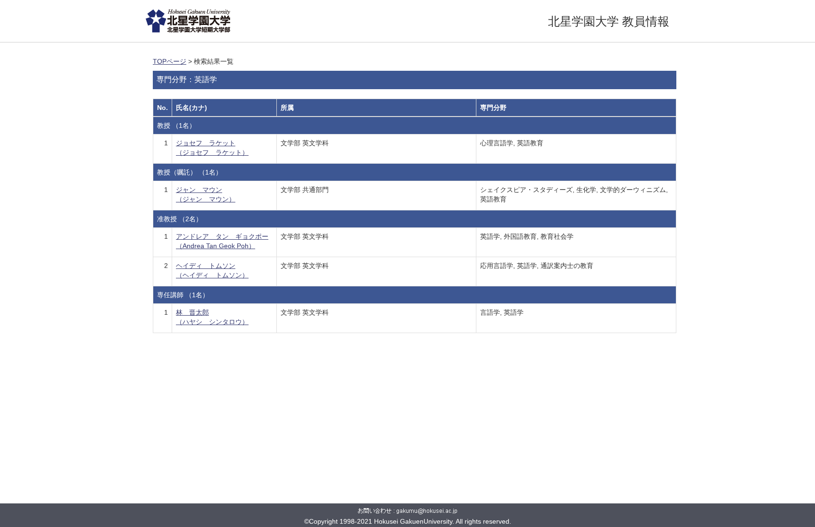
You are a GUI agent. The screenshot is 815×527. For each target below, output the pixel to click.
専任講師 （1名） (183, 295)
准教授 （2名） (179, 219)
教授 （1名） (176, 125)
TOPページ (169, 61)
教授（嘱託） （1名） (189, 172)
